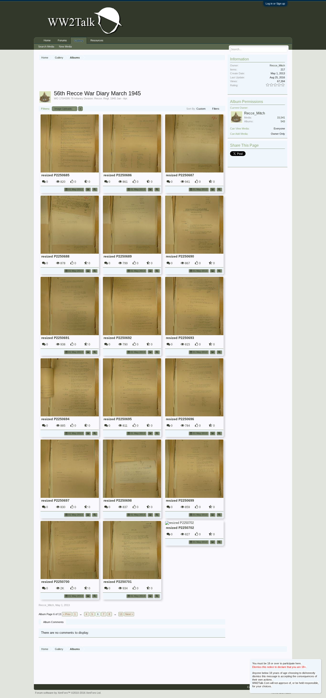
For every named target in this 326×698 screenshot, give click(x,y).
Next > (129, 614)
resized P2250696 (180, 419)
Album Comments (53, 622)
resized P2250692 (118, 338)
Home (47, 40)
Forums (62, 40)
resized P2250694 (55, 419)
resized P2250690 (180, 256)
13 (120, 614)
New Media (65, 46)
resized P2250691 (55, 338)
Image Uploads (64, 108)
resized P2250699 (180, 500)
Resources (96, 40)
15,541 (281, 117)
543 (283, 121)
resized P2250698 (118, 500)
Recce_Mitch (46, 605)
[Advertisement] (132, 76)
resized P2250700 (55, 582)
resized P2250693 (180, 338)
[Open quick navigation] (222, 57)
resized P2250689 (118, 256)
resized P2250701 (118, 582)
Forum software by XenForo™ (68, 692)
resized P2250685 (55, 175)
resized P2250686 (118, 175)
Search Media (46, 46)
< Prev (67, 614)
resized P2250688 (55, 256)
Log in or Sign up (275, 3)
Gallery (78, 40)
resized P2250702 (180, 528)
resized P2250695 (118, 419)
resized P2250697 (55, 500)
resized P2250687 (180, 175)
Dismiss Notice (318, 662)
